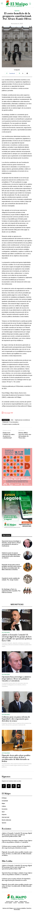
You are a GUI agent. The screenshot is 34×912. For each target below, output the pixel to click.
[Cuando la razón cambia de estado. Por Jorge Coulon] (27, 579)
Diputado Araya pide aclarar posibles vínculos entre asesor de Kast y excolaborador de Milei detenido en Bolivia (12, 567)
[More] (27, 73)
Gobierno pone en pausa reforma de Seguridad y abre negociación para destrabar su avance (11, 555)
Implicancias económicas (22, 420)
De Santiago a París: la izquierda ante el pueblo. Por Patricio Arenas (11, 590)
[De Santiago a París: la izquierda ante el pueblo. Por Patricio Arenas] (27, 590)
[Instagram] (9, 786)
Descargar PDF (8, 413)
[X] (14, 786)
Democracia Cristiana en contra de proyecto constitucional (8, 435)
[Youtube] (19, 786)
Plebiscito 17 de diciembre (10, 422)
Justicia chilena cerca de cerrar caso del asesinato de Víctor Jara (24, 435)
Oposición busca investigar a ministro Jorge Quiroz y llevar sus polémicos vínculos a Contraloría (11, 543)
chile (12, 420)
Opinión (17, 10)
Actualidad (6, 632)
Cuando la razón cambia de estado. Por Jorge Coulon (11, 579)
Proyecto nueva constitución (10, 424)
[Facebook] (4, 786)
